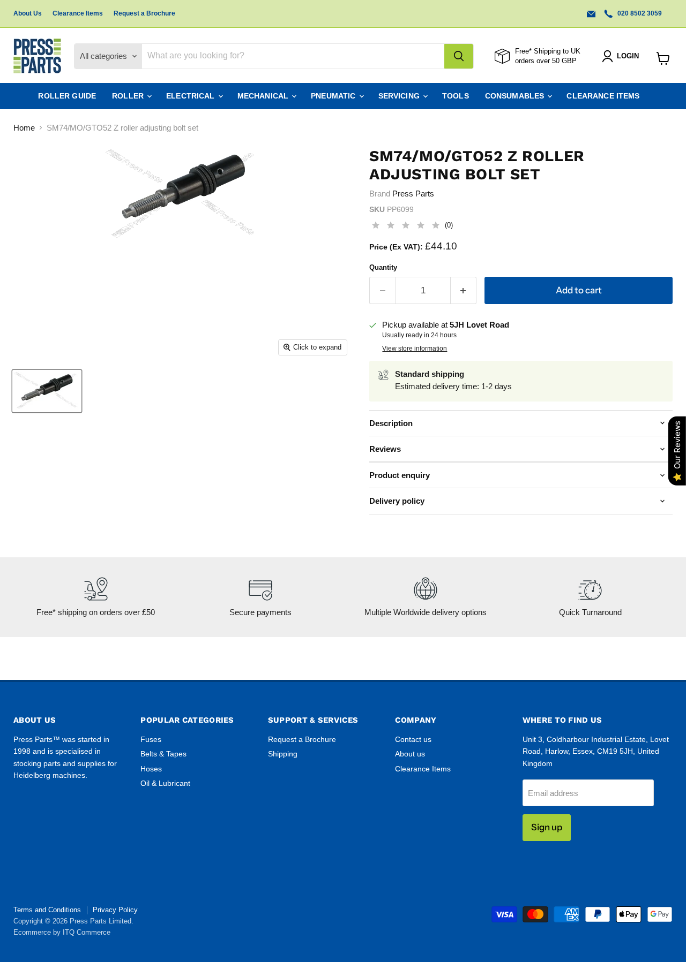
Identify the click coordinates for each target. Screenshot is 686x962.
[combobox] (293, 56)
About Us (27, 13)
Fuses (150, 739)
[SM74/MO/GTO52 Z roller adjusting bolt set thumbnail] (46, 391)
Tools (455, 96)
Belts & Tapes (163, 753)
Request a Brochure (144, 13)
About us (410, 753)
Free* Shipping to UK (547, 51)
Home (24, 127)
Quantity (383, 267)
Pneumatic (334, 96)
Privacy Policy (115, 910)
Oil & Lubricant (165, 783)
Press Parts (413, 193)
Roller (129, 96)
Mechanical (264, 96)
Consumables (516, 96)
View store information (414, 348)
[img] (405, 226)
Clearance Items (78, 13)
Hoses (151, 768)
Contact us (413, 739)
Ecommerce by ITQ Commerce (61, 932)
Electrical (191, 96)
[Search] (458, 56)
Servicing (400, 96)
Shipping (282, 753)
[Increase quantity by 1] (464, 290)
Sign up (546, 827)
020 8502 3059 (639, 13)
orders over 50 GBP (546, 61)
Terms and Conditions (47, 910)
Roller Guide (67, 96)
